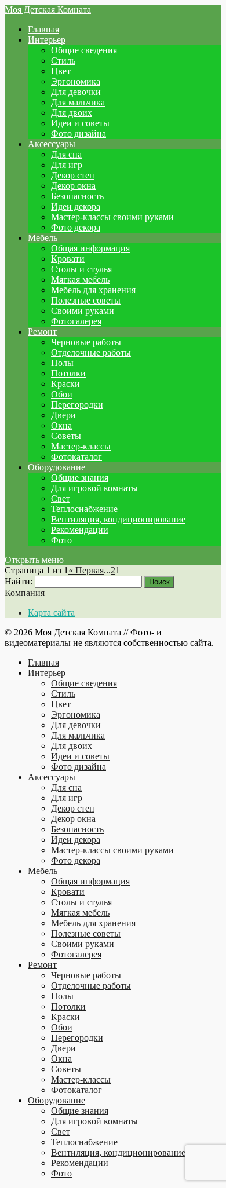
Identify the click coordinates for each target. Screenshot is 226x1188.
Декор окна (73, 186)
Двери (63, 415)
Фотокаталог (76, 457)
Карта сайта (51, 612)
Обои (61, 394)
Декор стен (72, 175)
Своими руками (82, 311)
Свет (60, 498)
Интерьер (46, 40)
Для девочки (76, 92)
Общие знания (79, 477)
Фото (61, 540)
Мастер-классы (81, 446)
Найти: (18, 581)
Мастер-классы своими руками (112, 217)
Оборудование (56, 467)
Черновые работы (86, 342)
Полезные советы (86, 300)
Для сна (66, 154)
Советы (66, 436)
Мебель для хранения (93, 290)
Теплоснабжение (84, 509)
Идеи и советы (80, 123)
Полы (62, 363)
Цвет (61, 71)
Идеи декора (75, 206)
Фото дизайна (78, 133)
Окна (61, 425)
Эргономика (75, 81)
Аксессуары (51, 144)
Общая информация (90, 248)
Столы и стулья (81, 269)
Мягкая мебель (80, 279)
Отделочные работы (91, 352)
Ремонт (42, 332)
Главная (43, 29)
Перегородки (77, 405)
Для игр (66, 165)
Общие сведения (84, 50)
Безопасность (77, 196)
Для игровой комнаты (94, 488)
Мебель (42, 238)
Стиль (63, 60)
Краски (65, 384)
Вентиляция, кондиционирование (118, 519)
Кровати (68, 259)
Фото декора (75, 227)
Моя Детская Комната (48, 9)
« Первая (86, 570)
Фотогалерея (76, 321)
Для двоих (71, 113)
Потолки (68, 373)
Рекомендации (79, 530)
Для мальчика (78, 102)
